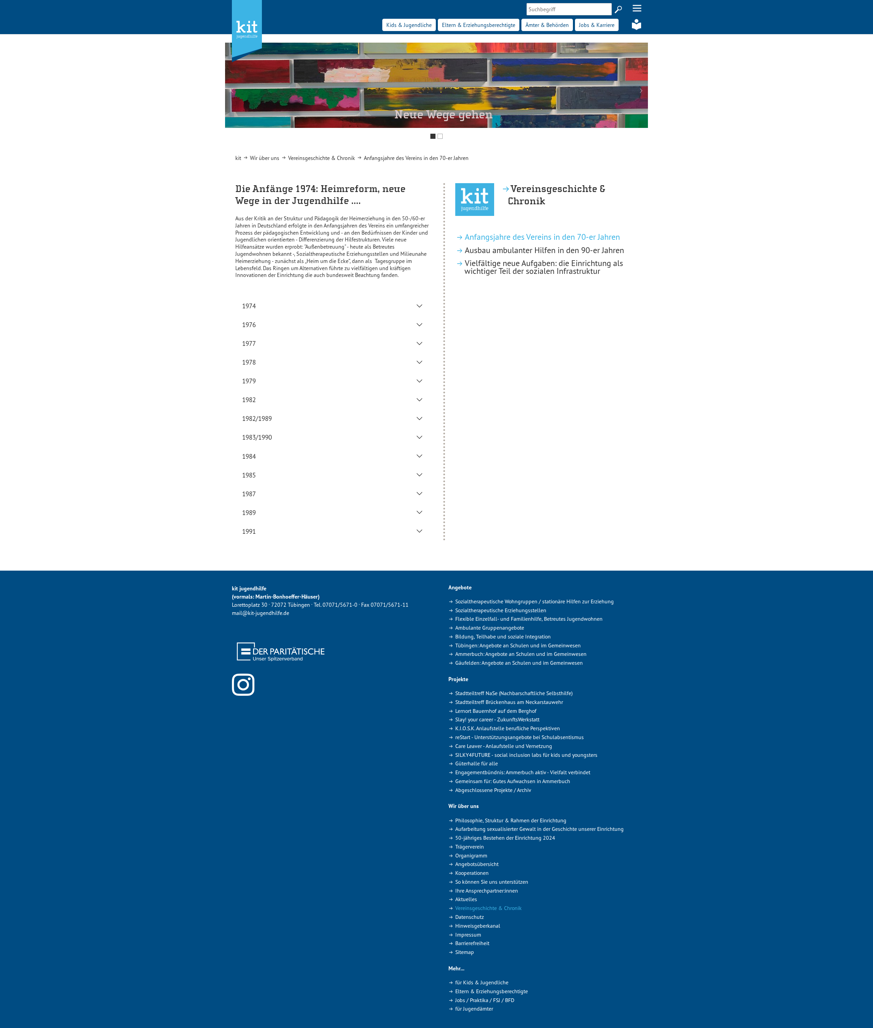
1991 (249, 531)
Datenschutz (469, 916)
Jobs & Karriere (597, 24)
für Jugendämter (474, 1008)
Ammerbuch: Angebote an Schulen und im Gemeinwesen (521, 653)
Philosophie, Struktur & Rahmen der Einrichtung (510, 820)
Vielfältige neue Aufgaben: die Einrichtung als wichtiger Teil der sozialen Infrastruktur (543, 267)
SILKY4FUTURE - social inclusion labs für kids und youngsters (526, 754)
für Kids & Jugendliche (481, 982)
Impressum (468, 934)
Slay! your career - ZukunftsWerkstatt (497, 719)
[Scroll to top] (858, 1013)
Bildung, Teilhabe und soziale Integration (503, 636)
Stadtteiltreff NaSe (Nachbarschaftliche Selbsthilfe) (514, 693)
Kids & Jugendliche (409, 24)
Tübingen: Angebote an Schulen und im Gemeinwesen (518, 645)
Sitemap (464, 952)
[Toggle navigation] (637, 8)
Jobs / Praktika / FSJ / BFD (484, 1000)
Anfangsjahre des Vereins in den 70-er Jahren (542, 237)
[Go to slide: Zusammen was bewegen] (440, 136)
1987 (249, 493)
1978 (249, 362)
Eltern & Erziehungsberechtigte (478, 24)
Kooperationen (472, 872)
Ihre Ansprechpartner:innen (486, 890)
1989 (249, 512)
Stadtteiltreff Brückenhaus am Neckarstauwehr (509, 702)
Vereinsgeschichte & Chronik (488, 908)
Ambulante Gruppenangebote (489, 627)
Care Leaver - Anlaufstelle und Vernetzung (503, 746)
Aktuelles (466, 899)
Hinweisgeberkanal (477, 925)
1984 (249, 456)
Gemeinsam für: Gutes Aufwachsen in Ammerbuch (512, 781)
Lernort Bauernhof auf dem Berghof (495, 710)
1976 (249, 324)
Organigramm (471, 855)
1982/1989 (257, 418)
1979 (249, 381)
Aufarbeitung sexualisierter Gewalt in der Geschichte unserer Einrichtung (539, 828)
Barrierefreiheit (472, 943)
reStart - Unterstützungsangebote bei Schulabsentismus (519, 737)
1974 (249, 306)
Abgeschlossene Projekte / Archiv (493, 790)
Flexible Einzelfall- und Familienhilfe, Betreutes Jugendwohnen (529, 618)
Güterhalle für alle (476, 763)
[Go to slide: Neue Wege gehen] (432, 136)
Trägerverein (469, 846)
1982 (249, 399)
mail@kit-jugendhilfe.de (260, 613)
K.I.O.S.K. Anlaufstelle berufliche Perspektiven (507, 728)
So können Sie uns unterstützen (491, 881)
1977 (249, 343)
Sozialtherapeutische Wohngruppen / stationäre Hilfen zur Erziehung (534, 601)
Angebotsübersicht (477, 864)
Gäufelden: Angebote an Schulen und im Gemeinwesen (519, 662)
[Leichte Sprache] (636, 24)
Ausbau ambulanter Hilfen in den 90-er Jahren (544, 250)
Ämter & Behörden (547, 24)
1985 (249, 475)
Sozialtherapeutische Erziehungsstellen (500, 610)
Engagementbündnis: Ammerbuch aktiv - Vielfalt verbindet (522, 772)
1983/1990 (257, 437)
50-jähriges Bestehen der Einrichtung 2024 (505, 837)
